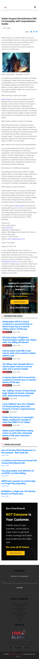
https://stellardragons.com (16, 239)
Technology (19, 616)
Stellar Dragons (6, 99)
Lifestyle (19, 618)
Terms (11, 647)
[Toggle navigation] (35, 7)
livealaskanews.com (16, 654)
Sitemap (27, 647)
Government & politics (19, 613)
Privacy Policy (18, 647)
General (19, 611)
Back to (19, 656)
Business (19, 607)
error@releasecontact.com (10, 262)
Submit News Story (19, 302)
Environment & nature (19, 609)
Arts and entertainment (19, 604)
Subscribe (19, 588)
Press (19, 620)
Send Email (9, 228)
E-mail (3, 582)
